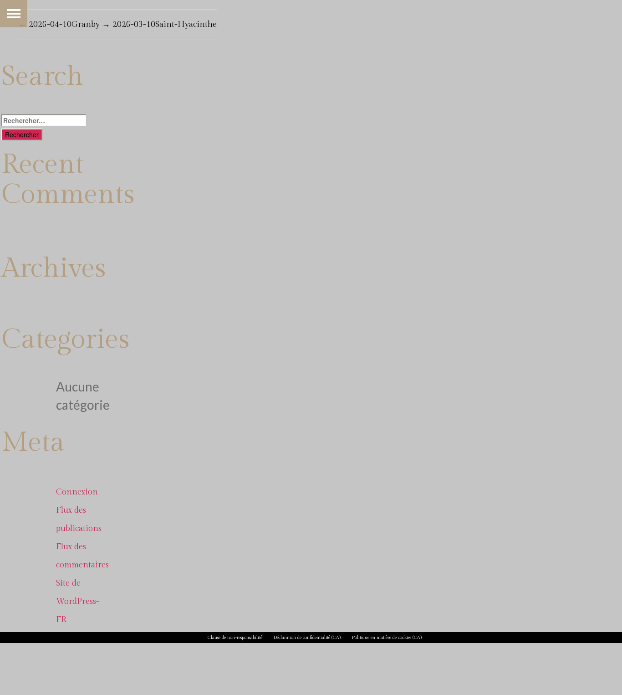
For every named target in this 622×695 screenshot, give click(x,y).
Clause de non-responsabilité (235, 637)
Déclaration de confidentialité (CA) (307, 637)
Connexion (77, 492)
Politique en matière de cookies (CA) (387, 637)
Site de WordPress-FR (77, 601)
